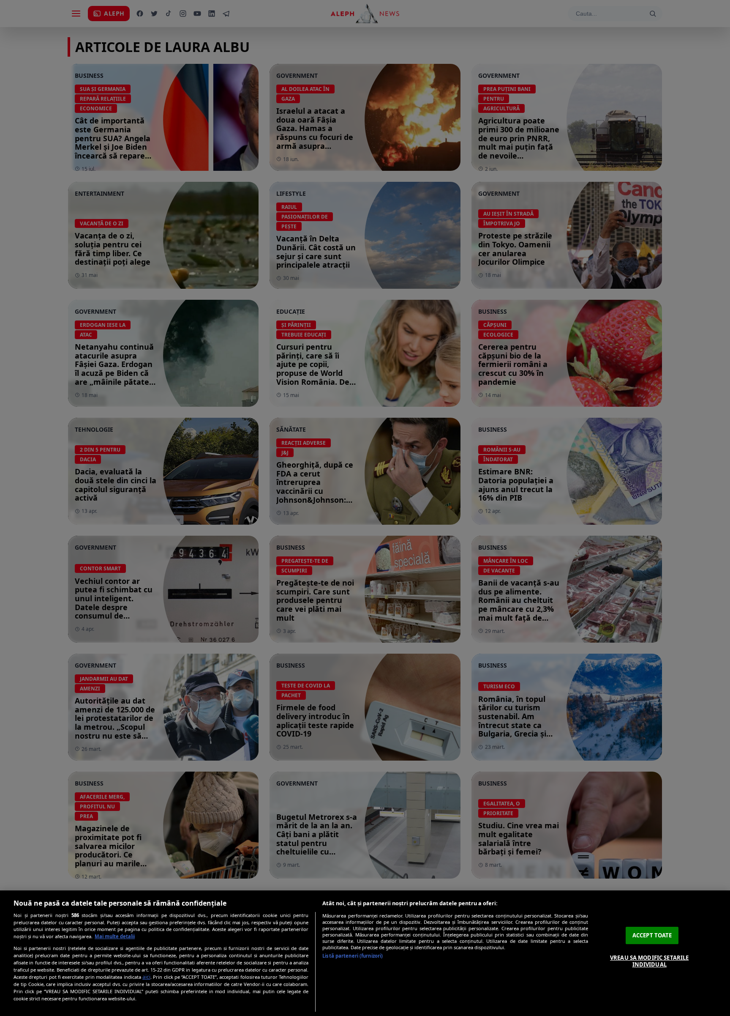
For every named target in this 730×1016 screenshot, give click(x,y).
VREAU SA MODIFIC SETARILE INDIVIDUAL (649, 961)
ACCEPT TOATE (652, 935)
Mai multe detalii (115, 936)
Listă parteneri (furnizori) (352, 956)
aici (146, 976)
